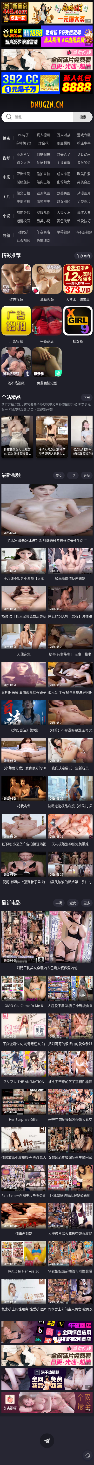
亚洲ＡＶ (23, 154)
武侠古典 (84, 212)
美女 (58, 475)
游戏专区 (84, 135)
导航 (6, 235)
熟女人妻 (23, 162)
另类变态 (84, 182)
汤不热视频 (83, 232)
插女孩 (23, 232)
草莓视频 (63, 232)
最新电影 (11, 902)
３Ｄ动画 (84, 154)
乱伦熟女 (63, 182)
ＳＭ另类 (84, 162)
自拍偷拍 (43, 154)
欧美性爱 (84, 173)
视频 (6, 157)
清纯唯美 (43, 201)
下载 (86, 397)
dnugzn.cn (47, 104)
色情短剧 (43, 240)
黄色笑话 (63, 220)
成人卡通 (63, 173)
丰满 (58, 903)
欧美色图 (63, 193)
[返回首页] (88, 1455)
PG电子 (23, 135)
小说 (6, 216)
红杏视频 (23, 240)
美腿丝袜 (23, 201)
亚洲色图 (43, 193)
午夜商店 (43, 232)
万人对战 (63, 135)
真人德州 (43, 135)
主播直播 (63, 162)
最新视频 (11, 475)
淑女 (72, 903)
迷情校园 (23, 220)
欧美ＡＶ (63, 154)
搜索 (83, 117)
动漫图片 (84, 193)
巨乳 (72, 475)
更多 (86, 475)
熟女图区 (63, 201)
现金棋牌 (63, 143)
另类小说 (43, 220)
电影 (6, 177)
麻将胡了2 (23, 143)
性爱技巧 (84, 220)
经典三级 (43, 182)
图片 (6, 196)
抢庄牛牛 (84, 143)
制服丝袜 (23, 182)
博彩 (6, 138)
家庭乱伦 (43, 212)
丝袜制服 (43, 162)
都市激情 (23, 212)
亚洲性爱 (23, 173)
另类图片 (84, 201)
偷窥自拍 (23, 193)
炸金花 (43, 143)
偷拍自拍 (43, 173)
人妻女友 (63, 212)
